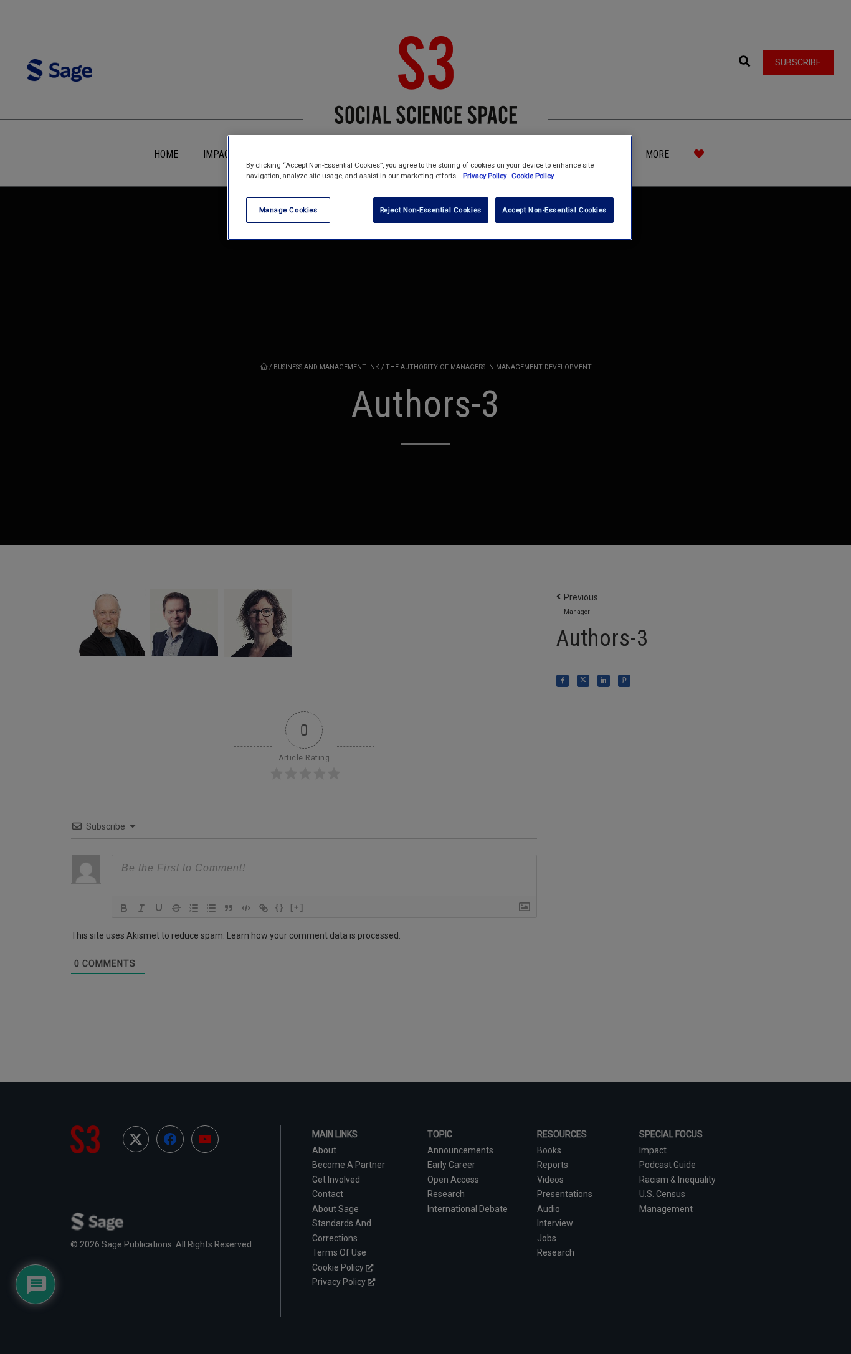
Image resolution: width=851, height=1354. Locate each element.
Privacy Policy (485, 175)
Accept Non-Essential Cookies (554, 210)
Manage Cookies (288, 210)
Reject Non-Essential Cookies (431, 210)
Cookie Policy (532, 175)
